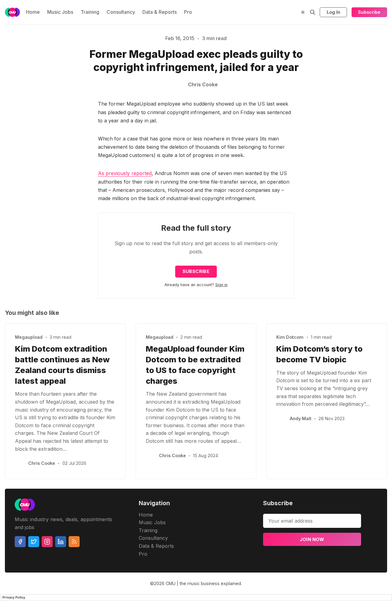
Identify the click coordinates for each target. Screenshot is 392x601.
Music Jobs (60, 12)
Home (33, 12)
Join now (312, 539)
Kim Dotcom (289, 337)
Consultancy (121, 12)
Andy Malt (300, 418)
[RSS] (74, 541)
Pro (188, 12)
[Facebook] (20, 541)
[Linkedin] (60, 541)
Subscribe (369, 12)
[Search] (313, 12)
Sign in (221, 284)
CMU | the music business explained (203, 583)
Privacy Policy (13, 597)
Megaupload (29, 337)
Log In (333, 12)
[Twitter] (33, 541)
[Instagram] (47, 541)
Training (90, 12)
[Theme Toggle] (303, 12)
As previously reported (125, 173)
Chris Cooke (41, 463)
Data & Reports (159, 12)
